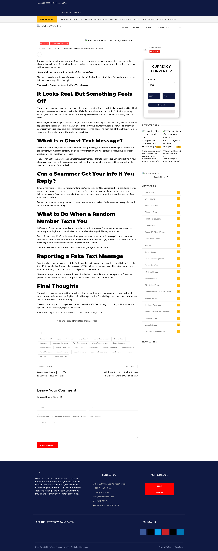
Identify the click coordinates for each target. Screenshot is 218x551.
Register (159, 492)
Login (159, 486)
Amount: (152, 79)
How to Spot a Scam (120, 343)
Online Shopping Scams (154, 258)
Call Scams (44, 43)
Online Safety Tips (63, 348)
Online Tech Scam (152, 265)
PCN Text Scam (151, 272)
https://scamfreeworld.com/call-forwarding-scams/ (79, 312)
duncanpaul (44, 343)
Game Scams (150, 225)
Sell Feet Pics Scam (153, 305)
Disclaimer (178, 547)
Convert (161, 105)
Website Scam (151, 325)
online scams (93, 348)
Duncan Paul (118, 339)
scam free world (80, 352)
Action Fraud (66, 274)
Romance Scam (151, 298)
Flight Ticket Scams (153, 219)
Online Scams (150, 252)
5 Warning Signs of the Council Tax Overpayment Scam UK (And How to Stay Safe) (151, 156)
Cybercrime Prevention (65, 339)
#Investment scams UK (96, 19)
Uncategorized (151, 318)
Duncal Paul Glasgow (101, 339)
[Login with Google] (39, 401)
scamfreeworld (117, 352)
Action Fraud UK (46, 339)
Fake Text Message (80, 343)
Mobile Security (45, 348)
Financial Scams (151, 212)
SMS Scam (43, 356)
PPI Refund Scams (152, 285)
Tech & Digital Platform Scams (157, 312)
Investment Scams (152, 238)
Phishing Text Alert (110, 348)
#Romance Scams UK (71, 19)
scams (130, 352)
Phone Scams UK (128, 348)
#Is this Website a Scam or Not (125, 19)
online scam (79, 348)
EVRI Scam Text (151, 205)
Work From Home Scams (155, 331)
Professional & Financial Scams (158, 292)
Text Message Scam (59, 356)
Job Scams (149, 245)
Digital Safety (84, 339)
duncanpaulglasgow (60, 343)
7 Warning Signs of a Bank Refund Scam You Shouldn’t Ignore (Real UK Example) (172, 156)
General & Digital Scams (60, 43)
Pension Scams (151, 278)
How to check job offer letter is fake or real (75, 321)
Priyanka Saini (53, 48)
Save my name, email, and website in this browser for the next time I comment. (69, 416)
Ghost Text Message (99, 343)
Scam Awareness (63, 352)
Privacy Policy (164, 547)
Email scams (150, 199)
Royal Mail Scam (46, 352)
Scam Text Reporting (98, 352)
